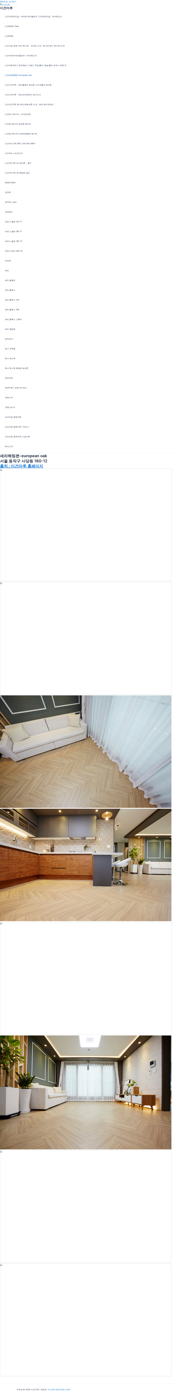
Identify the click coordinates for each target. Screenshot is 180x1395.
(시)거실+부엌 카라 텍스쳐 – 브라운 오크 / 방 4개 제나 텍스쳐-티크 (35, 46)
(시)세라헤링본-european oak (18, 75)
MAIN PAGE (10, 182)
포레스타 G (10, 407)
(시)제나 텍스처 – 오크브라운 (18, 114)
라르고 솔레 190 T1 (13, 231)
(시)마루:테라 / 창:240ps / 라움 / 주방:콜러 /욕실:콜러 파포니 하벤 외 (35, 65)
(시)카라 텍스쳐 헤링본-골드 (17, 173)
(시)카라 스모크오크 (14, 153)
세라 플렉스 (10, 290)
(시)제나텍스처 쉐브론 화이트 (18, 124)
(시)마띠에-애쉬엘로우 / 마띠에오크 (21, 55)
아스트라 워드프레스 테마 (59, 1389)
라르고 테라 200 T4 (14, 251)
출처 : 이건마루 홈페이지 (21, 466)
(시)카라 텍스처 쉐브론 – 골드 (18, 163)
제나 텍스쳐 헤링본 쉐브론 (16, 368)
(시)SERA (9, 36)
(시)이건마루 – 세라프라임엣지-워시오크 (23, 94)
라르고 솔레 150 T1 (13, 221)
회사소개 (9, 446)
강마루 (8, 192)
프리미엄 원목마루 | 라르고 (17, 427)
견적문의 (9, 212)
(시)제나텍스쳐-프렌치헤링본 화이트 (21, 134)
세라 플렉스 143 (12, 300)
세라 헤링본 (10, 329)
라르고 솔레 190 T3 (13, 241)
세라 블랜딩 (10, 280)
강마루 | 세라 (11, 202)
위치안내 (9, 339)
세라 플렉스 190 (12, 309)
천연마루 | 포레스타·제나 (16, 388)
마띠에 (8, 261)
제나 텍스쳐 (10, 358)
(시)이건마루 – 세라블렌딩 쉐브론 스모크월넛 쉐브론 (28, 85)
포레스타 (9, 397)
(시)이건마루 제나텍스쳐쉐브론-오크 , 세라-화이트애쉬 (29, 104)
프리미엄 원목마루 (13, 417)
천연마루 (9, 378)
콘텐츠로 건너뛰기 (8, 1)
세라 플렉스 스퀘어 (13, 319)
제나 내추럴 (10, 348)
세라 (7, 270)
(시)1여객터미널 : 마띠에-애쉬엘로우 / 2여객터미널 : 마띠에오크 (33, 16)
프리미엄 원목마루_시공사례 (17, 436)
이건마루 (6, 8)
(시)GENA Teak (12, 26)
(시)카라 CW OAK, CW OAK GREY (20, 143)
